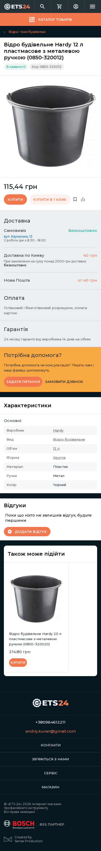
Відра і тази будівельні (27, 32)
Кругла (59, 457)
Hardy (58, 430)
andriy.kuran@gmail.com (50, 731)
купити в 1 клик (50, 199)
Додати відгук (31, 532)
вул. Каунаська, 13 (18, 236)
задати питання (23, 382)
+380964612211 (50, 722)
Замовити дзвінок (64, 381)
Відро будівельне (69, 439)
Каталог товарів (55, 19)
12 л (56, 448)
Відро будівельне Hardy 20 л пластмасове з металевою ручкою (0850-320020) (35, 639)
